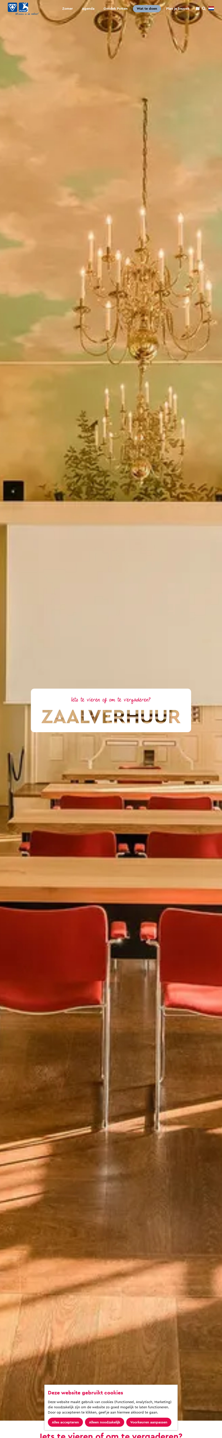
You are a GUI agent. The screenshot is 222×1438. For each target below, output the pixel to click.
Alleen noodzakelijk (104, 1422)
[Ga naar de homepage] (23, 9)
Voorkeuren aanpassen (148, 1422)
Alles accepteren (65, 1422)
